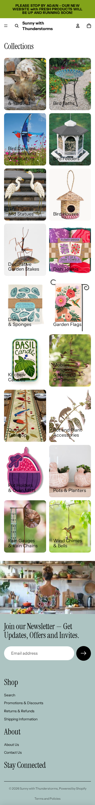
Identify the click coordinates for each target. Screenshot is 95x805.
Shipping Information (20, 719)
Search (9, 695)
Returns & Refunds (19, 711)
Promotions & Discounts (23, 703)
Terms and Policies (47, 798)
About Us (11, 744)
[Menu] (6, 26)
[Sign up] (83, 653)
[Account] (77, 25)
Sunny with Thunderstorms (39, 788)
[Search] (16, 25)
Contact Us (13, 752)
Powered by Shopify (72, 788)
